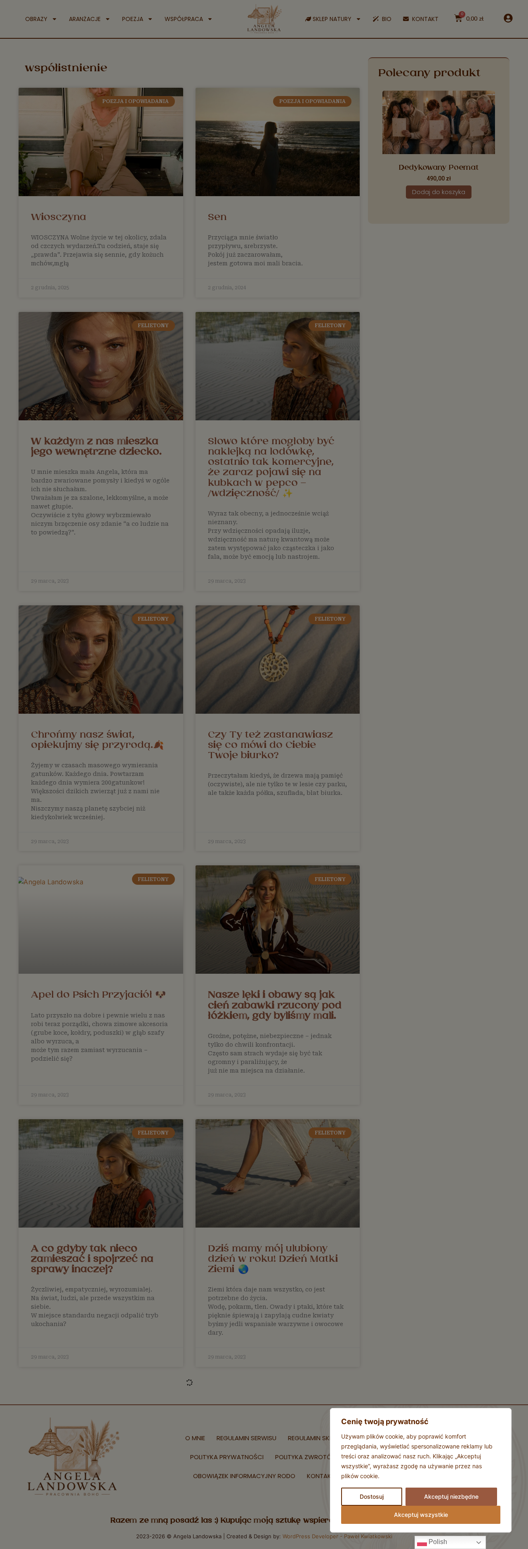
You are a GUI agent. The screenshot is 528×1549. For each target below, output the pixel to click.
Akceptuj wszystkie (421, 1514)
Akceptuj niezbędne (451, 1496)
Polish (437, 1541)
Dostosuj (372, 1496)
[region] (421, 1470)
